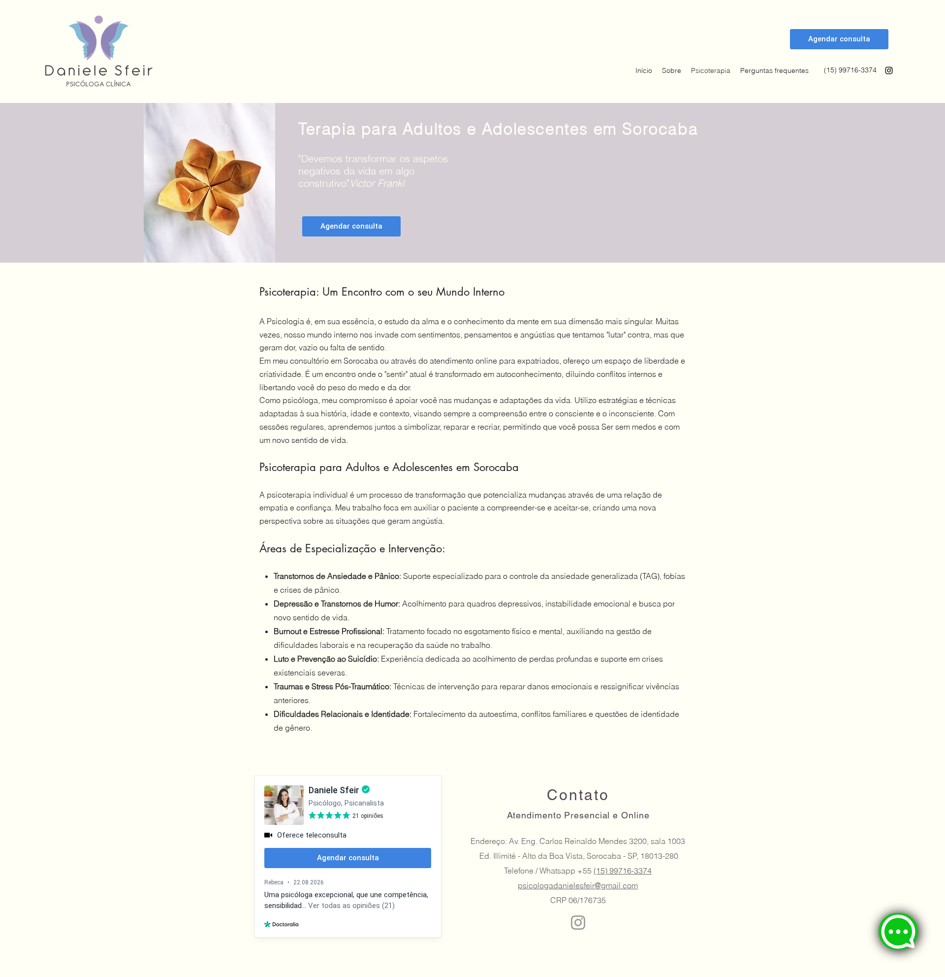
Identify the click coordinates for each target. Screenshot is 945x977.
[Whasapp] (898, 931)
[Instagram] (889, 70)
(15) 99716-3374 (623, 871)
